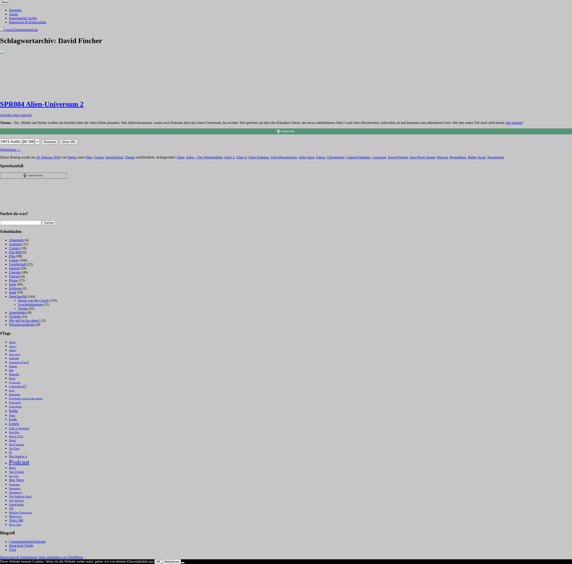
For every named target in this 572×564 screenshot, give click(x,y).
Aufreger (15, 244)
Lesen (14, 423)
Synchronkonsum (30, 304)
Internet (14, 268)
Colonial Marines (358, 157)
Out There (14, 448)
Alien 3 (229, 157)
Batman (13, 366)
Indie (13, 410)
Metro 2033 (16, 436)
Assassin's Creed (19, 362)
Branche (14, 374)
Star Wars (16, 480)
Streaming (14, 484)
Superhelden (18, 312)
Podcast (442, 157)
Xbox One (15, 524)
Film (89, 157)
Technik (14, 316)
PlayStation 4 (18, 456)
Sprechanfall (114, 157)
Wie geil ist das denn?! (25, 320)
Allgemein (16, 240)
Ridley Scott (476, 157)
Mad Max (14, 432)
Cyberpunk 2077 (18, 386)
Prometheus (458, 157)
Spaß (12, 292)
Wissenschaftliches (22, 324)
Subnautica (15, 488)
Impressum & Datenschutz (27, 22)
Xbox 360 (16, 520)
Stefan (72, 157)
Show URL (69, 142)
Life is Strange (19, 428)
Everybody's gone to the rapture (25, 398)
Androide (14, 358)
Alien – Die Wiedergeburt (204, 157)
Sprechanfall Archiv (23, 18)
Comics (14, 248)
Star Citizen (16, 472)
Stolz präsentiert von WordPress (60, 557)
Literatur (15, 272)
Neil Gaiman (16, 444)
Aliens (320, 157)
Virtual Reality (16, 504)
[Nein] (183, 562)
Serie (12, 284)
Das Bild (15, 252)
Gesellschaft (17, 264)
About (13, 14)
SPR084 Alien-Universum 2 (42, 104)
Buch (12, 378)
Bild (11, 370)
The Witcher (16, 500)
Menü (5, 2)
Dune (12, 390)
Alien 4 (241, 157)
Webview (15, 516)
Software (15, 288)
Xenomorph (495, 157)
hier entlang (514, 123)
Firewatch (15, 402)
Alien (180, 157)
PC (11, 452)
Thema (130, 157)
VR (11, 508)
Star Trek (14, 476)
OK (158, 561)
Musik (12, 440)
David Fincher (398, 157)
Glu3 (12, 549)
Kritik (13, 419)
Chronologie (335, 157)
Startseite (15, 10)
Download (50, 142)
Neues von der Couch (33, 300)
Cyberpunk (15, 382)
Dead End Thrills (21, 545)
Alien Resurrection (283, 157)
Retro (12, 468)
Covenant (379, 157)
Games (99, 157)
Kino (12, 415)
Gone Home (15, 406)
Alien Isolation (258, 157)
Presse (13, 280)
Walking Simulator (20, 512)
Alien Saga (306, 157)
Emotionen (14, 394)
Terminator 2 (15, 492)
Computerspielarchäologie (27, 541)
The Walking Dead (20, 496)
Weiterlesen (10, 150)
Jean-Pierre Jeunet (422, 157)
